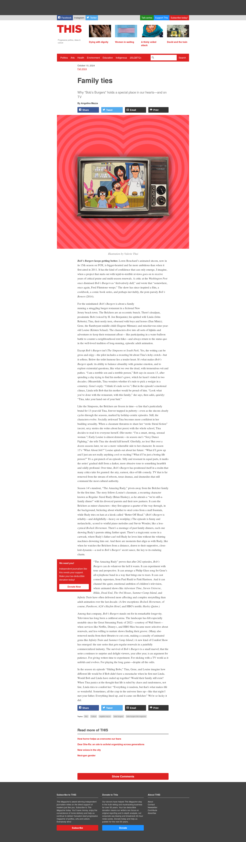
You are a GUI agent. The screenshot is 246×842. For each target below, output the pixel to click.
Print (155, 110)
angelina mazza (105, 716)
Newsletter (152, 807)
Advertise (152, 813)
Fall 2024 (82, 69)
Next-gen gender (86, 755)
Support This (161, 17)
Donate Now (74, 586)
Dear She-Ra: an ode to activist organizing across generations (110, 744)
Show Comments (123, 776)
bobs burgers (118, 716)
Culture (93, 716)
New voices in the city (89, 749)
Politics (64, 57)
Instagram (79, 17)
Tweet (109, 110)
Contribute (152, 810)
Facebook (66, 17)
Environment (93, 57)
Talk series (147, 17)
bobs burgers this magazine (136, 716)
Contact (151, 804)
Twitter (93, 17)
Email (133, 110)
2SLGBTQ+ (136, 57)
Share (85, 110)
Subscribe (77, 827)
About (150, 801)
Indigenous (121, 57)
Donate (123, 827)
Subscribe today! (179, 17)
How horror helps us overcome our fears (99, 738)
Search (182, 57)
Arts (73, 57)
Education (108, 57)
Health (80, 57)
